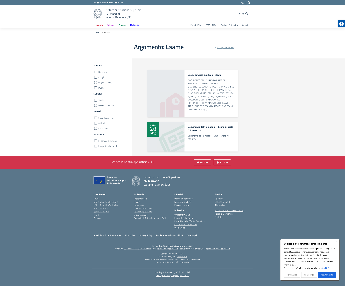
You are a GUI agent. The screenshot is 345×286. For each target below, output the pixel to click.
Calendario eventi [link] (222, 201)
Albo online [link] (220, 205)
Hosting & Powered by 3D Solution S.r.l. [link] (172, 272)
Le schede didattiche (107, 140)
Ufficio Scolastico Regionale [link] (106, 201)
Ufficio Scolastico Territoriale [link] (106, 205)
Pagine (101, 87)
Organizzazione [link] (141, 214)
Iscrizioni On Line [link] (101, 211)
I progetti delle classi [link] (183, 218)
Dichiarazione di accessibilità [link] (169, 235)
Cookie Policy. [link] (327, 268)
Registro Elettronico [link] (229, 25)
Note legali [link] (192, 235)
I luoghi (101, 77)
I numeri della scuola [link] (143, 208)
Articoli (101, 123)
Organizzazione (105, 82)
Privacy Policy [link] (145, 235)
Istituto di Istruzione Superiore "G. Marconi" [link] (176, 245)
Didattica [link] (134, 25)
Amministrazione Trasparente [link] (107, 235)
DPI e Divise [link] (179, 227)
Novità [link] (122, 25)
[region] (310, 260)
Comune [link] (97, 218)
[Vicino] (336, 241)
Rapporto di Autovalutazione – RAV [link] (150, 218)
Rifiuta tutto (309, 274)
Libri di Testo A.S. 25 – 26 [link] (185, 224)
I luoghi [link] (137, 201)
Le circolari (103, 128)
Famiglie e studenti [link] (182, 201)
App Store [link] (204, 162)
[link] (341, 23)
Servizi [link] (110, 25)
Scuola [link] (99, 25)
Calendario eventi (106, 118)
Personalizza (292, 274)
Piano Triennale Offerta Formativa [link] (189, 221)
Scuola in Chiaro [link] (101, 208)
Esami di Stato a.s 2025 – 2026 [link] (203, 25)
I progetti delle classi (107, 146)
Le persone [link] (139, 205)
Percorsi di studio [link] (181, 205)
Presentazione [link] (140, 198)
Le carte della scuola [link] (143, 211)
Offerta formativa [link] (182, 214)
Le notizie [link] (219, 198)
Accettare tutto (327, 274)
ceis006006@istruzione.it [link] (167, 248)
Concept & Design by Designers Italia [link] (172, 275)
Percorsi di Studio (106, 105)
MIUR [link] (96, 198)
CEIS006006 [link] (182, 256)
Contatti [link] (245, 25)
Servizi (101, 100)
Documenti (103, 72)
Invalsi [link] (96, 214)
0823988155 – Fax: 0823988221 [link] (137, 248)
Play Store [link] (224, 162)
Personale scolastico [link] (183, 198)
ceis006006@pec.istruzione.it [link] (218, 248)
